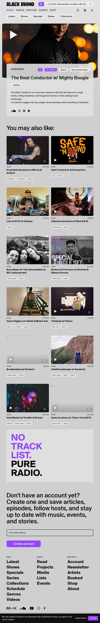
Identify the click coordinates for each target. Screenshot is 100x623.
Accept (93, 618)
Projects (45, 567)
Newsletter (78, 567)
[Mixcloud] (11, 608)
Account (75, 562)
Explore (31, 10)
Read (42, 562)
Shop (53, 10)
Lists (41, 578)
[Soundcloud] (13, 111)
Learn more (80, 618)
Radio (10, 10)
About (73, 589)
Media (43, 573)
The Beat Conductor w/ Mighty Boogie (50, 78)
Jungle (16, 85)
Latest (11, 16)
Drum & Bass (56, 227)
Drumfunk (21, 179)
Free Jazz (55, 327)
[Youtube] (32, 608)
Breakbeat (11, 179)
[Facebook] (24, 111)
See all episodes (79, 70)
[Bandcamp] (29, 111)
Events (43, 10)
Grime (65, 375)
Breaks (9, 423)
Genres (14, 594)
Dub (53, 176)
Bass (8, 327)
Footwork (17, 327)
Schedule (16, 589)
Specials (38, 16)
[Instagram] (19, 111)
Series (51, 16)
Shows (24, 16)
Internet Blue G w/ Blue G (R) (75, 4)
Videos (20, 10)
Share (63, 70)
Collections (66, 16)
